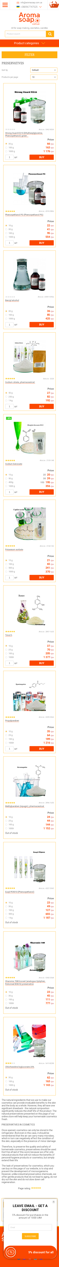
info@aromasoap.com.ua (31, 3)
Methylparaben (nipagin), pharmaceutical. (24, 806)
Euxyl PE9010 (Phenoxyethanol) (19, 892)
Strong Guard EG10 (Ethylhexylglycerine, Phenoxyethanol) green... (24, 134)
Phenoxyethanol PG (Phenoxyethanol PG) (24, 214)
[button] (43, 70)
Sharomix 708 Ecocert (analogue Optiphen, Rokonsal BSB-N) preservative (25, 982)
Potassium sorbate (14, 549)
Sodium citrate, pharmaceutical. (20, 382)
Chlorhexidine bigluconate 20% (19, 1067)
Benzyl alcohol (12, 300)
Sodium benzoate (13, 464)
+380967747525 (29, 7)
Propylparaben (12, 720)
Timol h (8, 635)
